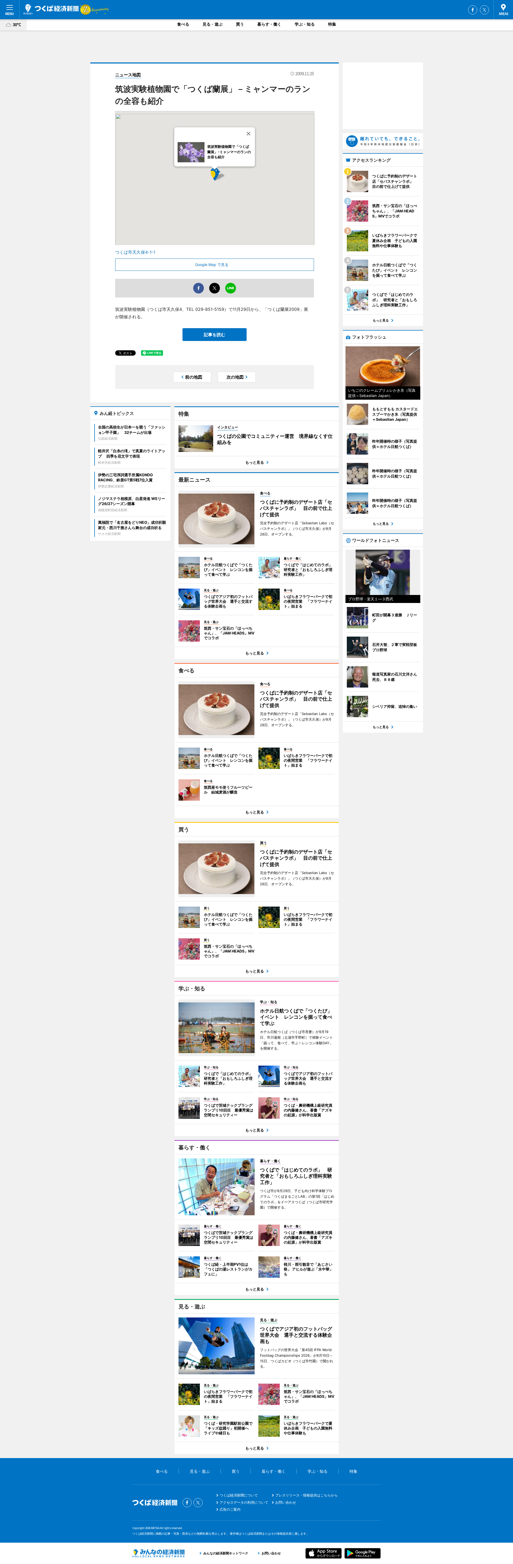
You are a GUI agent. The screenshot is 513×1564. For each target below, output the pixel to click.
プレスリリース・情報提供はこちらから (306, 1495)
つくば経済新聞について (239, 1495)
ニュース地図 (128, 74)
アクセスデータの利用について (244, 1502)
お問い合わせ (285, 1502)
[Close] (248, 133)
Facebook (472, 9)
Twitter (484, 9)
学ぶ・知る (305, 24)
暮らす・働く (269, 24)
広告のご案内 (230, 1509)
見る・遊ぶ (213, 24)
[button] (225, 181)
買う (240, 24)
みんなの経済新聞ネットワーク (158, 1553)
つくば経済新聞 (51, 9)
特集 (332, 24)
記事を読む (214, 334)
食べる (183, 24)
